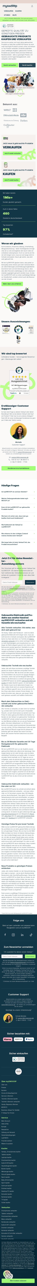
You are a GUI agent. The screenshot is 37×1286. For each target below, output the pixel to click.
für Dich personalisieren (15, 1265)
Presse (3, 1087)
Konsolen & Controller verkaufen (11, 1233)
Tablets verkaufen (7, 1213)
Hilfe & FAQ (4, 1124)
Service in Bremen (7, 1096)
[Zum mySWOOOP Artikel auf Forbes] (24, 120)
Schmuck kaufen (6, 1185)
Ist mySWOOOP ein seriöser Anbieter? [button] (14, 492)
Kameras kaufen (6, 1197)
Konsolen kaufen (6, 1194)
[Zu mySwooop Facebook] (5, 934)
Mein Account (5, 1121)
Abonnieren (30, 582)
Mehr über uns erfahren (12, 284)
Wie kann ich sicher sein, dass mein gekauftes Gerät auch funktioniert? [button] (15, 517)
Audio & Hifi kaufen (7, 1163)
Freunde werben (6, 1141)
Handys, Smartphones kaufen (10, 1151)
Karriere (3, 1090)
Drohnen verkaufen (7, 1227)
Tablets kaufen (6, 1154)
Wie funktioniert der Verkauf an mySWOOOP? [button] (11, 526)
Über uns (4, 1084)
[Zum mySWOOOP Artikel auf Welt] (7, 110)
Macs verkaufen (6, 1219)
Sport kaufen (5, 1183)
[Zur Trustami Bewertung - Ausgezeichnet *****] (18, 330)
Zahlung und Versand (8, 1132)
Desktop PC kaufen (7, 1191)
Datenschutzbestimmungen (17, 588)
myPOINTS (4, 1138)
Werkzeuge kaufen (7, 1171)
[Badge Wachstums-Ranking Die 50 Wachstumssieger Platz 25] (6, 330)
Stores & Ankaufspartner (9, 1093)
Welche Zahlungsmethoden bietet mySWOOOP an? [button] (14, 499)
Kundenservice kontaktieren (18, 468)
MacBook (12, 818)
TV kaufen (4, 1199)
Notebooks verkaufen (8, 1222)
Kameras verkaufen (7, 1230)
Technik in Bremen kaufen (9, 1099)
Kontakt (3, 1126)
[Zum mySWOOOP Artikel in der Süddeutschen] (11, 120)
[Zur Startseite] (10, 6)
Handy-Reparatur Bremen (9, 1104)
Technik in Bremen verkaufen (10, 1101)
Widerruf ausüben (7, 1143)
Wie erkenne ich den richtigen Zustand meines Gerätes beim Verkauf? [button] (14, 534)
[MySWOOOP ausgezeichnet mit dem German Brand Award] (18, 340)
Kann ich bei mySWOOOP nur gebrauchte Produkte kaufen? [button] (15, 508)
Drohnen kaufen (6, 1188)
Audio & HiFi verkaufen (8, 1225)
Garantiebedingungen (8, 1135)
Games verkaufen (7, 1236)
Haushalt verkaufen (7, 1239)
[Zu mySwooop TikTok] (31, 934)
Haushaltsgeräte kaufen (9, 1166)
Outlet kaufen (5, 1202)
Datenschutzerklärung (18, 1268)
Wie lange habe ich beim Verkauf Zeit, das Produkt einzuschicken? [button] (15, 543)
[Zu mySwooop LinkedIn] (22, 934)
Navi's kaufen (5, 1177)
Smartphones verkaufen (9, 1210)
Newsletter (5, 1129)
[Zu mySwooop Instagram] (13, 934)
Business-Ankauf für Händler (10, 1110)
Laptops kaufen (6, 1157)
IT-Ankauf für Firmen (7, 1113)
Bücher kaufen (6, 1168)
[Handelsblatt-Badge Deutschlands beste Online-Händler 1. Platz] (31, 330)
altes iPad (8, 816)
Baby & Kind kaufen (7, 1180)
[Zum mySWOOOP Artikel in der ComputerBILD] (9, 126)
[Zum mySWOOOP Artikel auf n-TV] (23, 115)
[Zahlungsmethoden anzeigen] (7, 1039)
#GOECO (4, 1107)
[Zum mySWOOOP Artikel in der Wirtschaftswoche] (11, 115)
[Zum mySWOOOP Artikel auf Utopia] (14, 110)
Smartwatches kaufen (8, 1160)
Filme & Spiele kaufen (8, 1174)
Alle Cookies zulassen (18, 1281)
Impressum (30, 1268)
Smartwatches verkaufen (9, 1216)
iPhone (32, 814)
